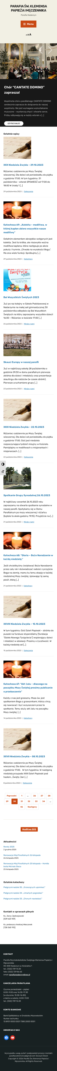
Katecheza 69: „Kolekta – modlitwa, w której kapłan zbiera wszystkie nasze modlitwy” (25, 228)
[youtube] (12, 1037)
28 (49, 796)
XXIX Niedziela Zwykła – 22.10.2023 (23, 427)
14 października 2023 (12, 718)
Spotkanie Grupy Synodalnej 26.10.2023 (26, 495)
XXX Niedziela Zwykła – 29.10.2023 (23, 164)
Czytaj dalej (14, 123)
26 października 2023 (12, 324)
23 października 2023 (12, 389)
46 (21, 807)
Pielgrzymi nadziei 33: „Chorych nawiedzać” (22, 899)
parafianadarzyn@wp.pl (19, 974)
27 (42, 796)
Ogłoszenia (28, 191)
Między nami (29, 324)
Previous (40, 50)
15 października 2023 (12, 650)
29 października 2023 (12, 191)
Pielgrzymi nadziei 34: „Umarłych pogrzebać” (23, 893)
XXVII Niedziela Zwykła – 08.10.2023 (24, 756)
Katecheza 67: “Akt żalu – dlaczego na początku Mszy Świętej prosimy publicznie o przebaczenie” (28, 688)
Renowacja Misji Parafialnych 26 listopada (22, 855)
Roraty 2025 (8, 847)
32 (29, 801)
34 (43, 801)
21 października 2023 (12, 522)
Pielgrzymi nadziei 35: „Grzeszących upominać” (24, 887)
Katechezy (28, 259)
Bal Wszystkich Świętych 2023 (21, 297)
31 (22, 801)
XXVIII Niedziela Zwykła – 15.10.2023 (24, 624)
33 (36, 801)
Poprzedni (11, 796)
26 (34, 796)
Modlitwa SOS (29, 829)
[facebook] (6, 1037)
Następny (32, 807)
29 (7, 801)
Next (50, 50)
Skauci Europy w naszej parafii (21, 362)
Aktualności (9, 841)
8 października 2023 (11, 783)
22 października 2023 (12, 457)
